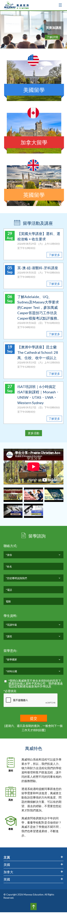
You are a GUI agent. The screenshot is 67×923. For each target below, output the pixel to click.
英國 (7, 879)
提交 (33, 718)
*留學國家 (11, 659)
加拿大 (8, 872)
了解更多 (54, 254)
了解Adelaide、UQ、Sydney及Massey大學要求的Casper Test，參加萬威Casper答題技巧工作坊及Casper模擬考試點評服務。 (39, 307)
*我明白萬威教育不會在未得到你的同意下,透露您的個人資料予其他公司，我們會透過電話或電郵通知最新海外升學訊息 (35, 683)
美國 (7, 865)
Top (33, 906)
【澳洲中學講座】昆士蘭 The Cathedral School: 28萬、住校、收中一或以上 (37, 352)
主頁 (7, 857)
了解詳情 (52, 37)
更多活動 (33, 433)
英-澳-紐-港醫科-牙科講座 (37, 268)
